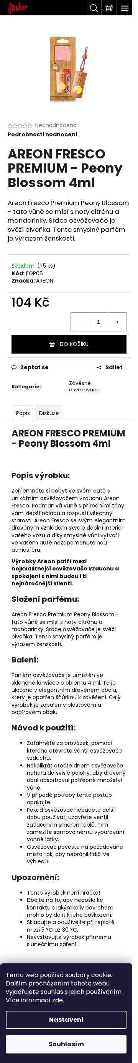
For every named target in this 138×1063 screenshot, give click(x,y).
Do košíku (74, 344)
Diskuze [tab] (49, 413)
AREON (44, 280)
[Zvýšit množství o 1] (117, 322)
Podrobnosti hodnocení (42, 134)
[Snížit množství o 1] (80, 322)
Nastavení (66, 1019)
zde (57, 1000)
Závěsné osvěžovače (84, 386)
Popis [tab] (23, 413)
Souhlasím (66, 1044)
